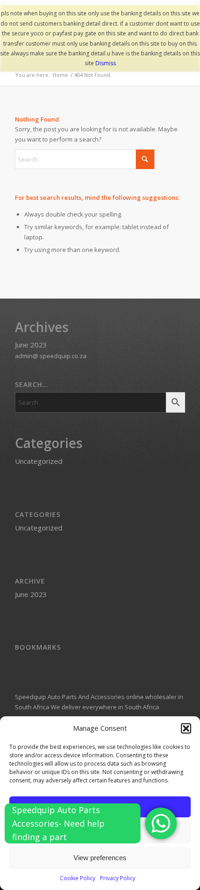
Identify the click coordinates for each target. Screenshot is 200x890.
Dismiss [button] (105, 63)
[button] (186, 728)
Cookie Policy (77, 878)
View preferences (100, 858)
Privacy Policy (117, 878)
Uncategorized (38, 461)
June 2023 (31, 344)
